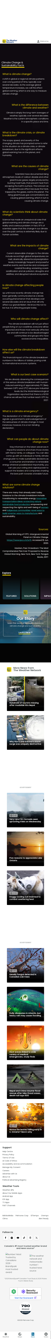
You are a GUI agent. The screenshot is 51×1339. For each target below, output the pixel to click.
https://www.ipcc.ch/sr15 (19, 540)
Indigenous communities (18, 510)
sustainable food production (16, 504)
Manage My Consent (11, 1167)
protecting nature (32, 501)
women (44, 507)
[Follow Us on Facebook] (5, 1238)
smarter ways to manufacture (22, 513)
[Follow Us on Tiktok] (24, 1238)
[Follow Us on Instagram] (12, 1238)
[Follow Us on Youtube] (18, 1238)
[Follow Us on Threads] (30, 1238)
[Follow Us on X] (36, 1238)
